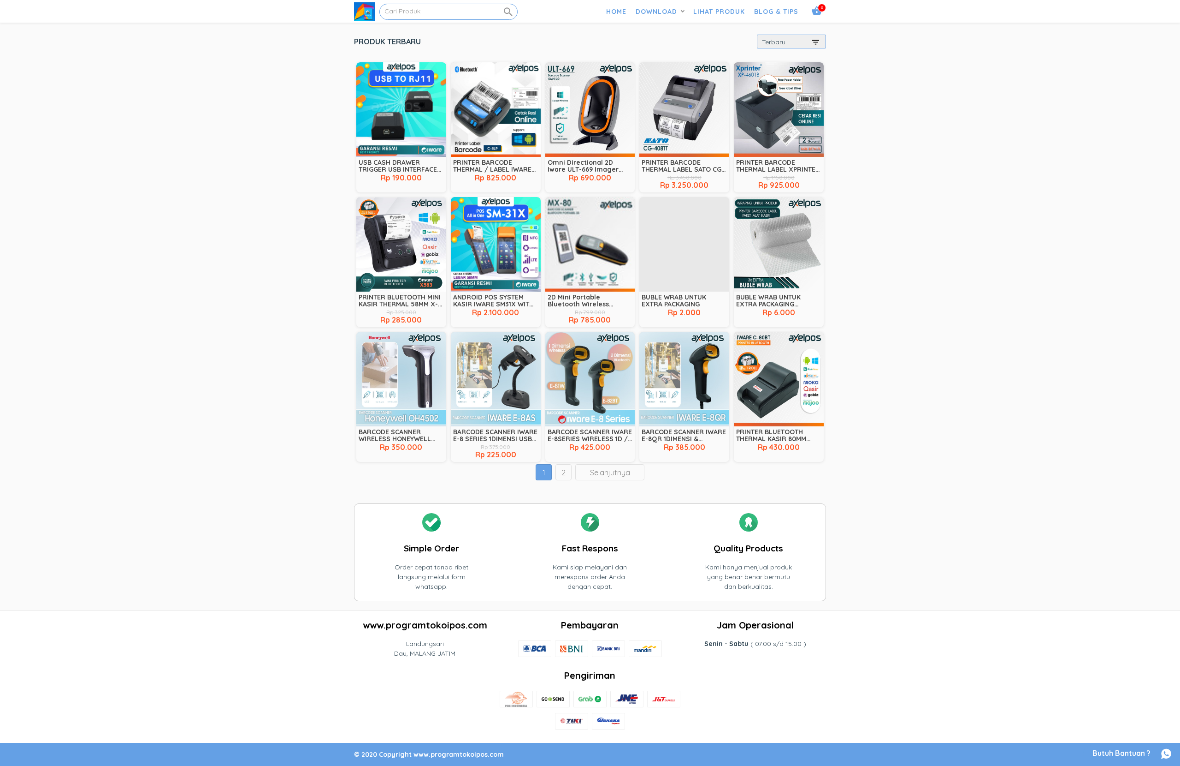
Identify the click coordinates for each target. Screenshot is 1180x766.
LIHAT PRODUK (719, 11)
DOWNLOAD (656, 11)
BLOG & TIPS (776, 11)
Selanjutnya (610, 472)
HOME (616, 11)
